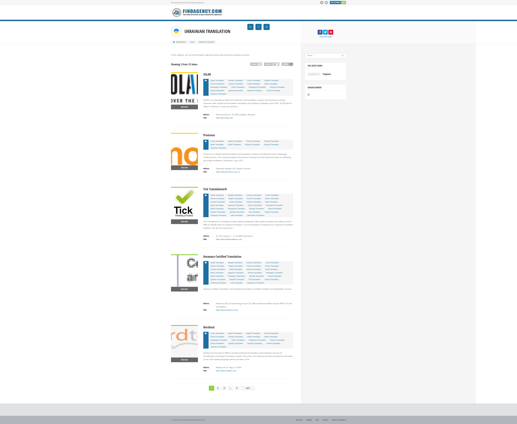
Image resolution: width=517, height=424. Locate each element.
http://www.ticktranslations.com (229, 239)
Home (192, 42)
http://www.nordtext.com (226, 371)
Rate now (184, 107)
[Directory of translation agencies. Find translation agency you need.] (197, 12)
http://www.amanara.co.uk (227, 310)
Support (309, 420)
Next (248, 388)
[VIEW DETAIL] (184, 74)
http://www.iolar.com (224, 118)
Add (343, 2)
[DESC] (291, 64)
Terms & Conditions (339, 420)
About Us (299, 420)
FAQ (317, 420)
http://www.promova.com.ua (228, 172)
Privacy (325, 420)
